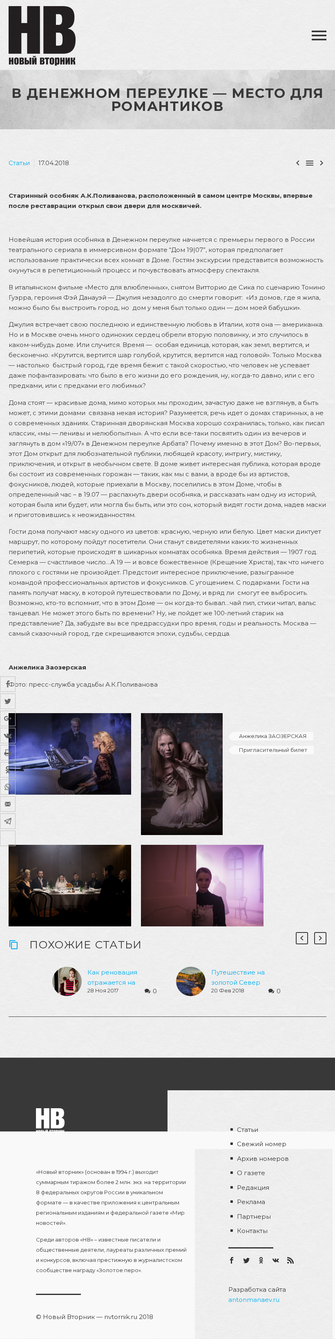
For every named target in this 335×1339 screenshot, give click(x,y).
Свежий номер (261, 1144)
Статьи (19, 163)
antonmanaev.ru (253, 1300)
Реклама (251, 1202)
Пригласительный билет (273, 750)
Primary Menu (319, 35)
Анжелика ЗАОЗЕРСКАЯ (273, 736)
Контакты (252, 1231)
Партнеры (254, 1216)
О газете (251, 1173)
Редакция (253, 1187)
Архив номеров (263, 1158)
